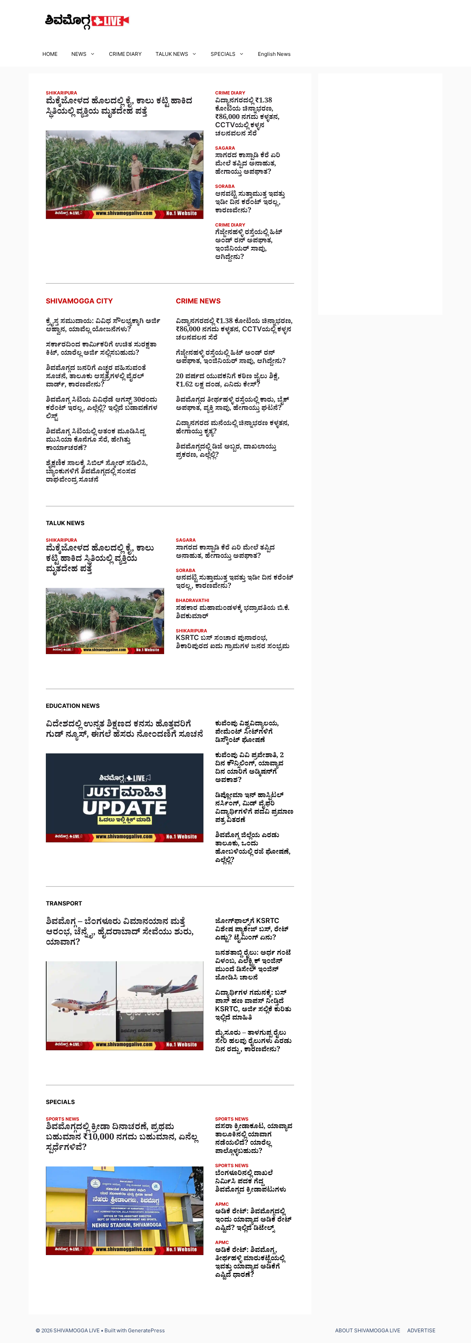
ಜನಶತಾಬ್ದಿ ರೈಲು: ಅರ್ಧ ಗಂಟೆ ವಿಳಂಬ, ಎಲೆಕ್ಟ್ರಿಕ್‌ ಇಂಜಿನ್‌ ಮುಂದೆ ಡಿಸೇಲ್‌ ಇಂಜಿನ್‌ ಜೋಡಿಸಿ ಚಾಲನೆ (253, 966)
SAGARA (225, 149)
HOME (50, 55)
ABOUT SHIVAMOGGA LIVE (367, 1331)
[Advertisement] (380, 194)
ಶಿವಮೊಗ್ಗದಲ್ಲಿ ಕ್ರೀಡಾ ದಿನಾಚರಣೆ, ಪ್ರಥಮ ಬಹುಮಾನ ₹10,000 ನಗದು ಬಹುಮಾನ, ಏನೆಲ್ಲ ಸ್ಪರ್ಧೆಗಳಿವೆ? (121, 1138)
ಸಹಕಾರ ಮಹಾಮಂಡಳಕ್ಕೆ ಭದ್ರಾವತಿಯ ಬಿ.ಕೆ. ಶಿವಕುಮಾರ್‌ (233, 613)
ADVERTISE (421, 1331)
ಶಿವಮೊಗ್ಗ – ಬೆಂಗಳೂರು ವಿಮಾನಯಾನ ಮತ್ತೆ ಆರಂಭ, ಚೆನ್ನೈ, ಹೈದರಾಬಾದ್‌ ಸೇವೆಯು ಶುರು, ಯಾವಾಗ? (120, 933)
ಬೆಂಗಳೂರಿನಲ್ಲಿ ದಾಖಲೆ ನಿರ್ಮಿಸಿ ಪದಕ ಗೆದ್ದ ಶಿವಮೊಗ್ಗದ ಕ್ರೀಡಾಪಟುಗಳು (250, 1182)
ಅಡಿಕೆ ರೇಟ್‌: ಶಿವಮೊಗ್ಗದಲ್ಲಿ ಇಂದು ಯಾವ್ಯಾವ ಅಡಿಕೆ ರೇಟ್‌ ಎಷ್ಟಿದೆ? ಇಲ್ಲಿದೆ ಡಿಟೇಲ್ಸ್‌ (253, 1221)
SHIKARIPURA (61, 94)
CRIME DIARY (125, 55)
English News (274, 55)
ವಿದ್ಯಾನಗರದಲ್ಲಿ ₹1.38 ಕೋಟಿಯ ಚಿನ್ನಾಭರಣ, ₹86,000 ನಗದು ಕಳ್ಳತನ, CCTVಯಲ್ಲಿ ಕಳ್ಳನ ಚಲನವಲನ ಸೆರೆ (247, 118)
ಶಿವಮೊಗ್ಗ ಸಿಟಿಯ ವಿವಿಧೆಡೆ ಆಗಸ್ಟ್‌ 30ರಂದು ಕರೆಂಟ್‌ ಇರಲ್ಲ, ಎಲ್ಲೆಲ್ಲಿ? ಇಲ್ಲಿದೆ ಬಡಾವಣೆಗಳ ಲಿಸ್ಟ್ (102, 409)
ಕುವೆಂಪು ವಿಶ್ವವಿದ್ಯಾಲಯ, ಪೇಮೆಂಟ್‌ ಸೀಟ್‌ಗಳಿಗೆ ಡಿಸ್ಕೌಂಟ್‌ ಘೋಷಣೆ (247, 733)
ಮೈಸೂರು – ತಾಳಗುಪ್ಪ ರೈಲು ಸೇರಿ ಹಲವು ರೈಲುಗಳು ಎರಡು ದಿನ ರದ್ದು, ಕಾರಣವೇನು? (253, 1042)
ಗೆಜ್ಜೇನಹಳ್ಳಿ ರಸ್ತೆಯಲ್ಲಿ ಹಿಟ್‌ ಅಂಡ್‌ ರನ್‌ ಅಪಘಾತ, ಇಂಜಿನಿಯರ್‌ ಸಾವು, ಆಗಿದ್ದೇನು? (248, 245)
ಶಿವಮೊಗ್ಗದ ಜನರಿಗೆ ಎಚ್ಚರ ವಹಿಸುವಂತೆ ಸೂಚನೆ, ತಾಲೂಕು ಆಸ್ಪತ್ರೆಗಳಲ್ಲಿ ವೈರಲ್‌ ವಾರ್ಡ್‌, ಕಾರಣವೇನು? (96, 377)
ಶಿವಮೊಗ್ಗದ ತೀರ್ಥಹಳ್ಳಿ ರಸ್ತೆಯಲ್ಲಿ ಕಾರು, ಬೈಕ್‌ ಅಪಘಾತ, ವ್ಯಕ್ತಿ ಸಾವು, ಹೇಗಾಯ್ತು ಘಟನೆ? (232, 405)
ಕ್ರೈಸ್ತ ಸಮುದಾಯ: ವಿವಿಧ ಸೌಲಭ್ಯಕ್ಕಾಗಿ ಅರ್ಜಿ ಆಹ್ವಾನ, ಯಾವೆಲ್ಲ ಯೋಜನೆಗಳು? (103, 326)
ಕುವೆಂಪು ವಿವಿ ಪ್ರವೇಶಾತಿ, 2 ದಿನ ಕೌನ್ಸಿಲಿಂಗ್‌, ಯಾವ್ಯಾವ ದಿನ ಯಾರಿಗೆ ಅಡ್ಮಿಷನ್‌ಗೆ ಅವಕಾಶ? (249, 768)
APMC (222, 1205)
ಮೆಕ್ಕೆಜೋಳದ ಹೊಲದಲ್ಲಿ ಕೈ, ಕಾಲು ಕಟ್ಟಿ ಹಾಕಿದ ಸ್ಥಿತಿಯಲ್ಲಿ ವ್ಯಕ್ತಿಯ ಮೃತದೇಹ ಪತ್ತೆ (119, 108)
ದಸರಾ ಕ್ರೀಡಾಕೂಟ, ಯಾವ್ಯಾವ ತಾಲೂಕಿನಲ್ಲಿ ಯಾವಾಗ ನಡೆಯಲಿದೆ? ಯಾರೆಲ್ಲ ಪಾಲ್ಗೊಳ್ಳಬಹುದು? (253, 1139)
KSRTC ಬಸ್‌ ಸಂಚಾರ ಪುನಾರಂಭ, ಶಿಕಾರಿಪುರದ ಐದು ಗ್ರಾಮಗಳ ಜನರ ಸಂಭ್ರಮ (233, 643)
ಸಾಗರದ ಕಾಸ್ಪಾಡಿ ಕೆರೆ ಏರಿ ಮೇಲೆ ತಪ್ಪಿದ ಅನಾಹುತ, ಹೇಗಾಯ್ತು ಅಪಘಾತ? (247, 164)
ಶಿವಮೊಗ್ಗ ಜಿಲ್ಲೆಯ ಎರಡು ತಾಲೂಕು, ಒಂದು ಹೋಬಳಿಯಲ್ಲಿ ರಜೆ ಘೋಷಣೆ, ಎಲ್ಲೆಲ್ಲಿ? (253, 848)
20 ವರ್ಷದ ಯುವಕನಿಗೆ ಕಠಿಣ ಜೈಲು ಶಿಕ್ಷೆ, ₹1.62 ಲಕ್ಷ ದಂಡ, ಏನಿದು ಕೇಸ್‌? (228, 381)
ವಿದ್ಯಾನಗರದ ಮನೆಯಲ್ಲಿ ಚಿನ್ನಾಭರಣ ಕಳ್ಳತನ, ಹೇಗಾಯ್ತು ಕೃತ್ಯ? (232, 428)
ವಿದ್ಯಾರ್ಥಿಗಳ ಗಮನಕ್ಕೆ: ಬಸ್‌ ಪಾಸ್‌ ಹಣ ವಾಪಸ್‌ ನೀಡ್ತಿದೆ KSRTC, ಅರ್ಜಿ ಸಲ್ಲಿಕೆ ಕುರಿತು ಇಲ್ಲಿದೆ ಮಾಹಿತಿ (253, 1006)
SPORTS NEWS (62, 1120)
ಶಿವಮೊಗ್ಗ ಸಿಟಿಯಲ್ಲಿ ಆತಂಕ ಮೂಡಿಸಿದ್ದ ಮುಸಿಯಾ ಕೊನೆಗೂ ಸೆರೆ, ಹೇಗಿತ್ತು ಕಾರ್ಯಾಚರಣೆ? (95, 441)
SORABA (225, 187)
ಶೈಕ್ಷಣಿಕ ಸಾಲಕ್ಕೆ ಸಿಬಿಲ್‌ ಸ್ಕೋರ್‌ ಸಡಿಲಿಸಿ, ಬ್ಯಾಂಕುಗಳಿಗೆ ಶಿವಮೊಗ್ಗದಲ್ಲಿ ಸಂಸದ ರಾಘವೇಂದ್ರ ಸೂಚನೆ (97, 472)
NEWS (79, 55)
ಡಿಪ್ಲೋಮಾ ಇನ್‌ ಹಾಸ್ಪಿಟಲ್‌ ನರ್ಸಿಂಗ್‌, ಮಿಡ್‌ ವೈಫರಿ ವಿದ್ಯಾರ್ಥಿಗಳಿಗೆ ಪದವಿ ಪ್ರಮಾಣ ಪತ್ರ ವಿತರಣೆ (254, 808)
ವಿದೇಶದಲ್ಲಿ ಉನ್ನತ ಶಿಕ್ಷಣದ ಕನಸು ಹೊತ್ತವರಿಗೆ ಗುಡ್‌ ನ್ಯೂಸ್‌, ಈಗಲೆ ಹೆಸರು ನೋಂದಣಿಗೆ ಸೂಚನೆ (124, 731)
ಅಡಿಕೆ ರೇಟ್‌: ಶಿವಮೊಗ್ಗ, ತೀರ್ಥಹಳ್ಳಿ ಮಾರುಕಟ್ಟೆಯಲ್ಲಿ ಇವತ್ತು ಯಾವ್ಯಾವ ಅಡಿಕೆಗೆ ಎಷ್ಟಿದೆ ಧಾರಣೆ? (249, 1263)
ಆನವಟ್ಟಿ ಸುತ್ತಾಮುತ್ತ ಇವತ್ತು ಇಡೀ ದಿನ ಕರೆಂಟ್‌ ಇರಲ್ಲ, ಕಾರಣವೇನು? (250, 203)
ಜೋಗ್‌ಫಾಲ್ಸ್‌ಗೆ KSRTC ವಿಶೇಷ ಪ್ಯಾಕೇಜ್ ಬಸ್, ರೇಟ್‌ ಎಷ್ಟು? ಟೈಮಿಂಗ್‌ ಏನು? (252, 930)
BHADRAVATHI (192, 601)
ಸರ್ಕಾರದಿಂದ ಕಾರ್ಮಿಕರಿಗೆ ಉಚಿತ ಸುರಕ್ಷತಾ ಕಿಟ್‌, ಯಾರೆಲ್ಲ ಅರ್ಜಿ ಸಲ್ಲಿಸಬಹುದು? (101, 350)
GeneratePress (146, 1331)
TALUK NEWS (172, 55)
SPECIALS (223, 55)
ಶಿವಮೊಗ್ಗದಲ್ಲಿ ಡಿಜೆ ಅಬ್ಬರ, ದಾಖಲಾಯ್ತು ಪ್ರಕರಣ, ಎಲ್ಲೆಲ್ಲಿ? (226, 452)
